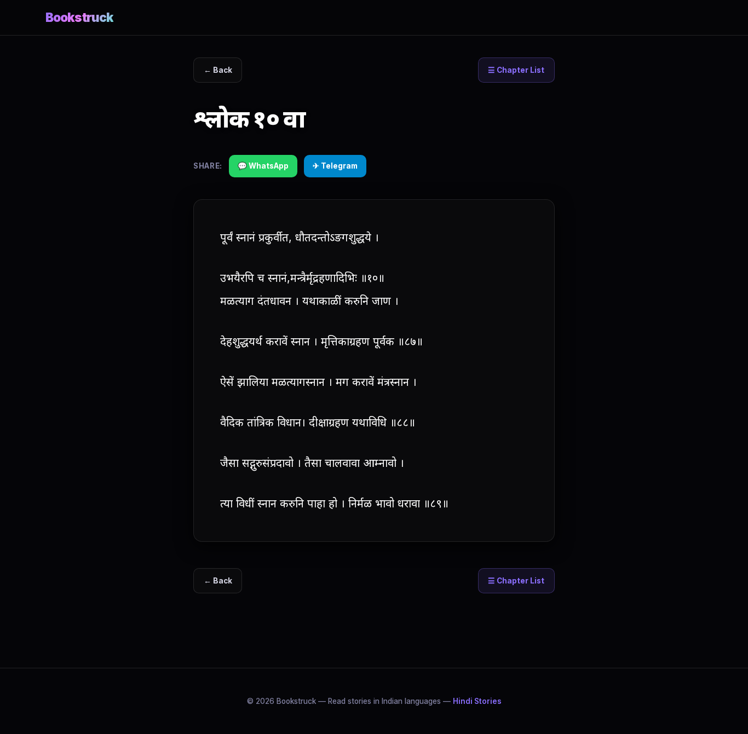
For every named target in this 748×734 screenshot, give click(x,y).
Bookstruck (79, 17)
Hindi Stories (477, 701)
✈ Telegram (335, 165)
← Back (218, 70)
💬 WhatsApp (263, 165)
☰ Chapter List (516, 70)
